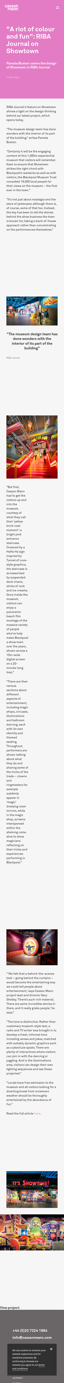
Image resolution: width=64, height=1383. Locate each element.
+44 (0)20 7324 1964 (29, 1331)
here (37, 1113)
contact (17, 1378)
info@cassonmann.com (32, 1338)
